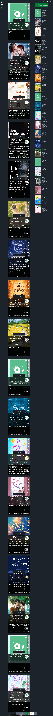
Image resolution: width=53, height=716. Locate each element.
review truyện (24, 276)
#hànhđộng (24, 270)
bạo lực (24, 157)
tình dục (27, 78)
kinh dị (15, 592)
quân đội (11, 271)
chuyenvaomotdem (17, 586)
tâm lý (19, 78)
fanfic (10, 394)
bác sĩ (13, 270)
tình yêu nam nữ (21, 39)
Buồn (10, 153)
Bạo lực (14, 151)
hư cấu (23, 78)
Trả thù (18, 151)
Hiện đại (19, 625)
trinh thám (11, 157)
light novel (19, 473)
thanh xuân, (15, 704)
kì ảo (13, 197)
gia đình (20, 355)
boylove (14, 112)
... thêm (26, 35)
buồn (27, 236)
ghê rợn (20, 157)
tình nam (28, 118)
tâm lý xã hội (15, 467)
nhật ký (18, 671)
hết (39, 10)
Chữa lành (22, 467)
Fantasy (14, 388)
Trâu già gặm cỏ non (14, 113)
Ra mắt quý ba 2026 (41, 5)
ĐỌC (18, 20)
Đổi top (17, 627)
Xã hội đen (20, 115)
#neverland (19, 191)
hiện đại (11, 39)
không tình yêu (28, 197)
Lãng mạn (18, 270)
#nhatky (14, 191)
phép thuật (22, 197)
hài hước (15, 39)
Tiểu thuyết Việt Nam (23, 471)
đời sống (20, 236)
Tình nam (19, 112)
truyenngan (23, 151)
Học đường (21, 704)
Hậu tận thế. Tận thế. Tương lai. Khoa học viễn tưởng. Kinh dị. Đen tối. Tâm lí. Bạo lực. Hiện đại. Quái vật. (19, 155)
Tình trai (24, 112)
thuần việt (11, 315)
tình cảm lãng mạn (13, 78)
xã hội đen (23, 74)
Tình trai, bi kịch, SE (17, 72)
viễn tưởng (20, 710)
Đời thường (12, 627)
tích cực (29, 671)
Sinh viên (14, 115)
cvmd (23, 586)
